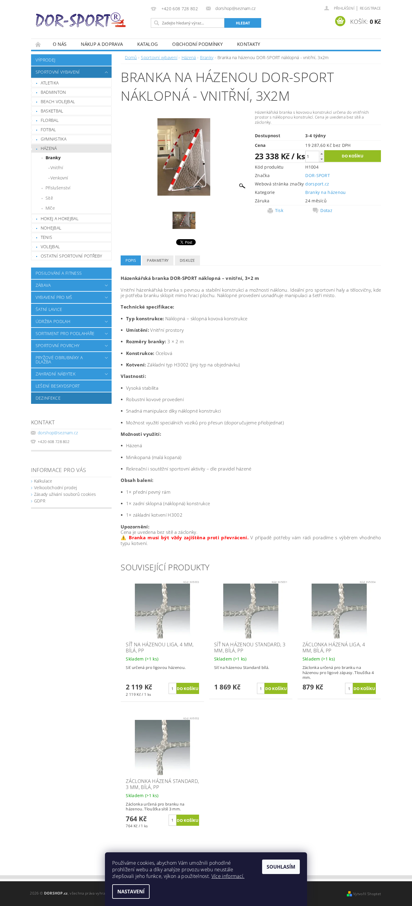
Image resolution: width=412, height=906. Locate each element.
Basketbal (52, 111)
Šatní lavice (49, 309)
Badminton (53, 92)
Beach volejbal (58, 101)
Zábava (43, 285)
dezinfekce (48, 398)
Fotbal (48, 129)
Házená (49, 148)
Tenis (46, 237)
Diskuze (187, 260)
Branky (53, 157)
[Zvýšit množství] (321, 154)
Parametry (158, 260)
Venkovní (59, 178)
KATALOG (147, 44)
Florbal (50, 120)
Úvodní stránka (38, 44)
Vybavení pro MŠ (54, 297)
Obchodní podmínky (197, 44)
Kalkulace (43, 481)
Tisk (279, 210)
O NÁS (60, 44)
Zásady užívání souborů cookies (65, 494)
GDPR (39, 501)
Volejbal (50, 246)
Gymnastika (53, 139)
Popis (130, 260)
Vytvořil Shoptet (367, 893)
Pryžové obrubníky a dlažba (59, 360)
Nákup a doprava (102, 44)
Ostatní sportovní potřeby (71, 256)
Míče (50, 208)
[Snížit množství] (321, 159)
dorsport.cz (317, 184)
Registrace (370, 8)
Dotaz (326, 210)
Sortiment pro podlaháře (65, 333)
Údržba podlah (53, 321)
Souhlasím (281, 866)
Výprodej (45, 60)
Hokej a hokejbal (59, 218)
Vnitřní (56, 167)
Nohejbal (51, 228)
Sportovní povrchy (57, 345)
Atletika (50, 83)
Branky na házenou (325, 192)
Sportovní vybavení (58, 72)
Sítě (49, 198)
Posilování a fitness (59, 273)
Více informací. (228, 876)
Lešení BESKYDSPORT (58, 386)
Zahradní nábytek (55, 374)
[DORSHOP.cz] (81, 19)
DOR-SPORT (317, 175)
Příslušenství (58, 188)
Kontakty (248, 44)
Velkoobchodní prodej (55, 487)
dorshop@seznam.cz (58, 433)
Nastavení (130, 891)
